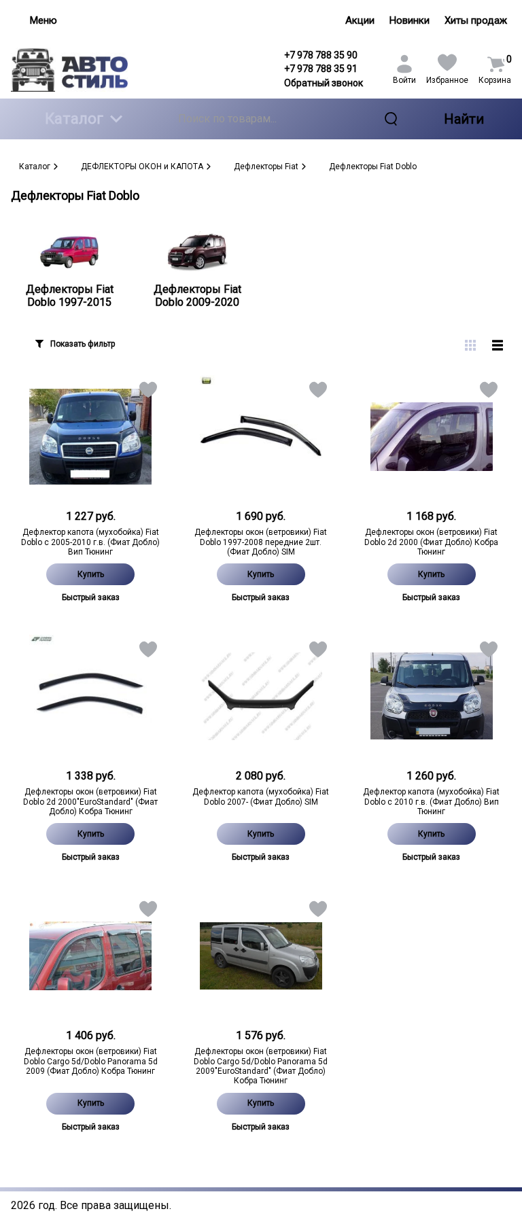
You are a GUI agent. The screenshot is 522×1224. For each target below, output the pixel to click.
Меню (43, 20)
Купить (90, 574)
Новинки (409, 20)
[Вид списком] (497, 345)
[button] (147, 392)
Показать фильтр (82, 344)
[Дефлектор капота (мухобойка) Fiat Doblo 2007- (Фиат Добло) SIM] (261, 696)
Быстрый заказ (91, 597)
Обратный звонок (323, 82)
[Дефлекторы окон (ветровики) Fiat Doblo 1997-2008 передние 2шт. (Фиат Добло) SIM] (261, 436)
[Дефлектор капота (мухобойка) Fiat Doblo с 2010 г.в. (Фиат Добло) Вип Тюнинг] (431, 696)
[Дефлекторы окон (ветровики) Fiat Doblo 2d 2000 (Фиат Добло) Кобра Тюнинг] (431, 436)
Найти (464, 119)
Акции (360, 20)
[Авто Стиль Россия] (69, 70)
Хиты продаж (476, 20)
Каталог (74, 118)
